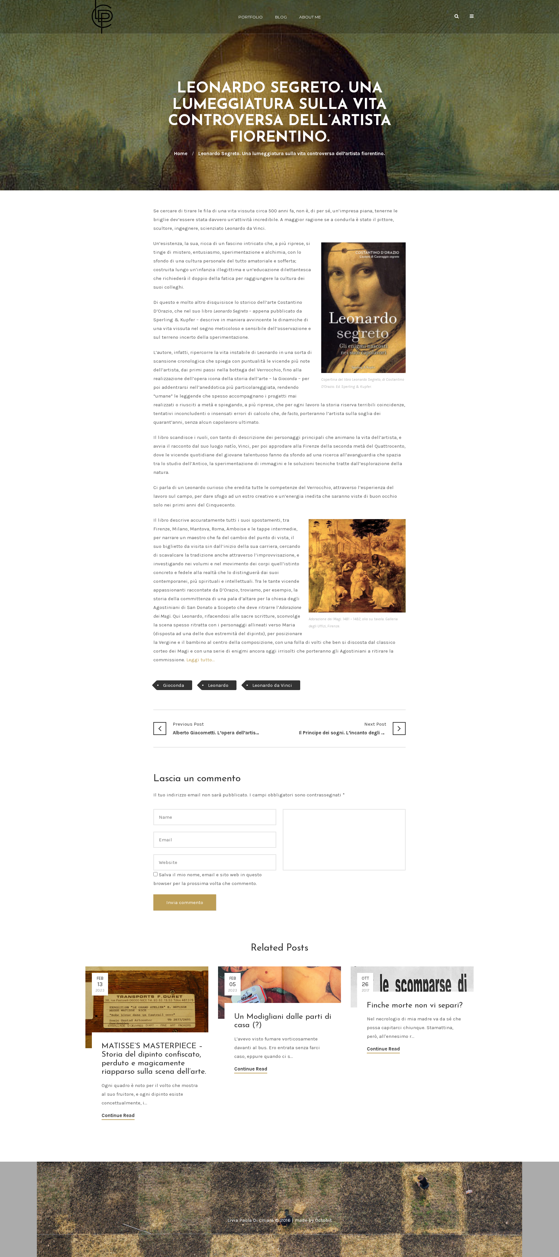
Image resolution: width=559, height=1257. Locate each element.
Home (180, 153)
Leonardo (218, 685)
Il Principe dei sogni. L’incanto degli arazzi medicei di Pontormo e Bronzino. (342, 728)
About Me (310, 17)
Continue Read (118, 1115)
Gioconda (173, 685)
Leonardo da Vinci (272, 685)
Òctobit (323, 1220)
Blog (281, 17)
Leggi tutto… (200, 660)
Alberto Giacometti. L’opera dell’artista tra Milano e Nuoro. (216, 728)
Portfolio (250, 17)
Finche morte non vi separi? (415, 1005)
